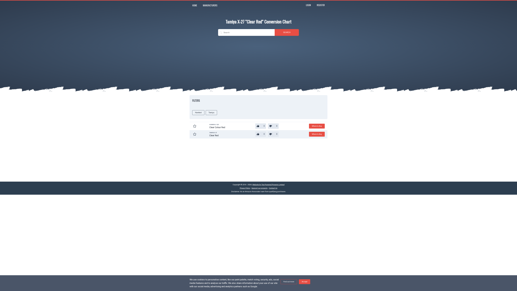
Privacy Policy (245, 188)
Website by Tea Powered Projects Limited (268, 185)
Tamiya (211, 113)
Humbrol (198, 113)
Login (308, 5)
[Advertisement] (258, 57)
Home (194, 5)
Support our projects (259, 188)
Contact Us (273, 188)
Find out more (288, 282)
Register (321, 5)
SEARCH (286, 32)
